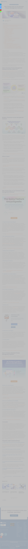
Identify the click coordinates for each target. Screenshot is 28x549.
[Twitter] (0, 6)
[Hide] (0, 12)
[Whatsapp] (0, 11)
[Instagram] (0, 8)
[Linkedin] (0, 4)
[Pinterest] (0, 10)
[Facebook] (0, 7)
